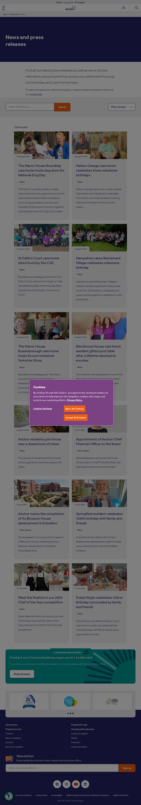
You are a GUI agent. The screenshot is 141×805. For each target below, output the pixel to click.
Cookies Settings (42, 408)
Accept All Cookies (75, 417)
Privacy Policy (74, 400)
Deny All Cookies (74, 408)
